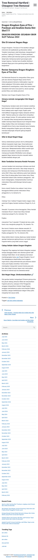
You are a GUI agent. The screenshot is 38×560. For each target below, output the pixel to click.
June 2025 (5, 374)
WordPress (21, 556)
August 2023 (5, 442)
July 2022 (4, 483)
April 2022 (4, 489)
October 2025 (5, 361)
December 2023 (6, 430)
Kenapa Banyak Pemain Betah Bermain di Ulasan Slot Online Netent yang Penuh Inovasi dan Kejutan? (18, 513)
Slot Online (11, 297)
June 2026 (5, 340)
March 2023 (5, 458)
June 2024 (5, 411)
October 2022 (5, 473)
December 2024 (6, 392)
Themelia (29, 556)
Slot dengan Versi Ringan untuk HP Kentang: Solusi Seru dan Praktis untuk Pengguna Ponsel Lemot (18, 509)
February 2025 (6, 386)
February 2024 (6, 423)
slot (18, 257)
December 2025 (6, 355)
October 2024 (5, 399)
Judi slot (4, 546)
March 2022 (5, 492)
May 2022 (4, 486)
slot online (4, 532)
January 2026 (5, 352)
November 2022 (6, 470)
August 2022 (5, 479)
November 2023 (6, 433)
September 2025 (6, 364)
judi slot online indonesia (15, 300)
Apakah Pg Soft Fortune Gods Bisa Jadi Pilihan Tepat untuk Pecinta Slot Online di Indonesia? (18, 523)
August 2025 (5, 367)
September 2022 (6, 476)
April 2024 (4, 417)
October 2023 (5, 436)
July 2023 (4, 445)
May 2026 (4, 343)
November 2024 (6, 396)
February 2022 (6, 495)
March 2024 (5, 420)
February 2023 (6, 461)
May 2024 (4, 414)
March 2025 (5, 383)
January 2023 (5, 464)
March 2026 (5, 346)
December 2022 (6, 467)
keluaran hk (5, 536)
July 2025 (4, 371)
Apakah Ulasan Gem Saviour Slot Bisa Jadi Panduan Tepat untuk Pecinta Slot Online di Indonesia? (18, 518)
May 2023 (4, 451)
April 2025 (4, 380)
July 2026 (4, 336)
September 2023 (6, 439)
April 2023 (4, 455)
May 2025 (4, 377)
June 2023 (5, 448)
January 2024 (5, 427)
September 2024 (6, 402)
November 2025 (6, 358)
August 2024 (5, 405)
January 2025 (5, 389)
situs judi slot (5, 543)
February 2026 (6, 349)
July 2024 (4, 408)
